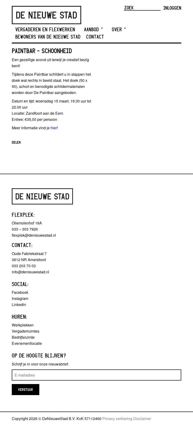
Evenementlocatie (27, 343)
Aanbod (92, 29)
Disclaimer (142, 418)
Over (118, 29)
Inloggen (172, 7)
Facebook (20, 292)
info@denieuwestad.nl (30, 272)
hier (54, 127)
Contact (95, 36)
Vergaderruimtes (25, 331)
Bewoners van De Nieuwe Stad (47, 36)
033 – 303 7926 (25, 229)
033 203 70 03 (24, 265)
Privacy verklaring (117, 418)
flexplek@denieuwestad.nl (34, 235)
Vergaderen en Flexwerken (45, 29)
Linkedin (19, 304)
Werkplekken (23, 325)
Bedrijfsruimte (23, 337)
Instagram (20, 298)
